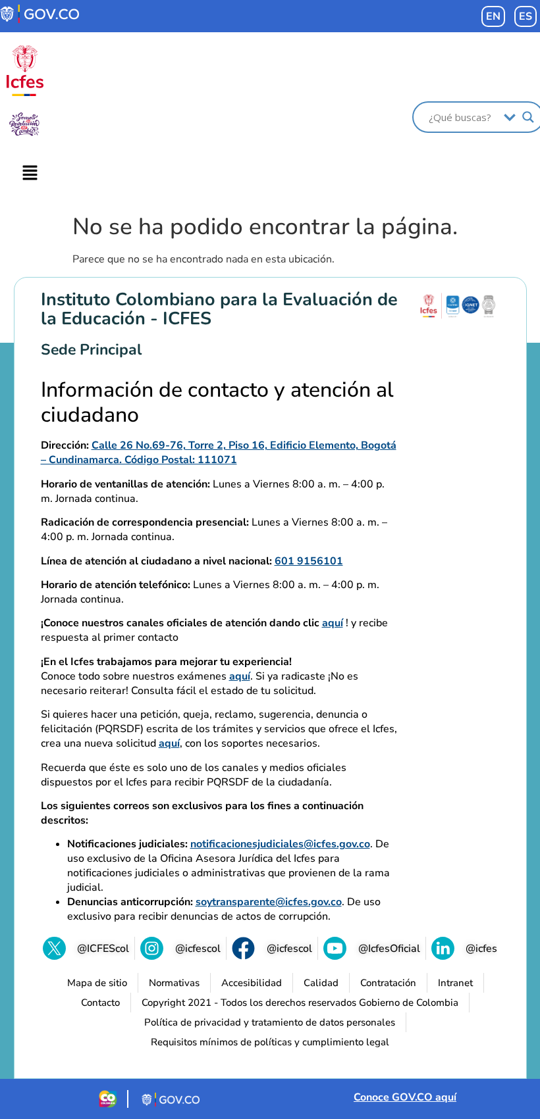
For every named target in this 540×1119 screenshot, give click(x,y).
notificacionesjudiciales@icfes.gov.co (280, 844)
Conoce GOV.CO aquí (405, 1097)
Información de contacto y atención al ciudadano (217, 403)
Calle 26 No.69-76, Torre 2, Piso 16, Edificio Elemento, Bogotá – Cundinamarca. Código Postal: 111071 (218, 452)
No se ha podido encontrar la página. (265, 227)
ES (525, 16)
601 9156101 (309, 561)
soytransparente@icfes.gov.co (269, 902)
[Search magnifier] (528, 117)
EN (493, 16)
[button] (30, 173)
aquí (332, 623)
